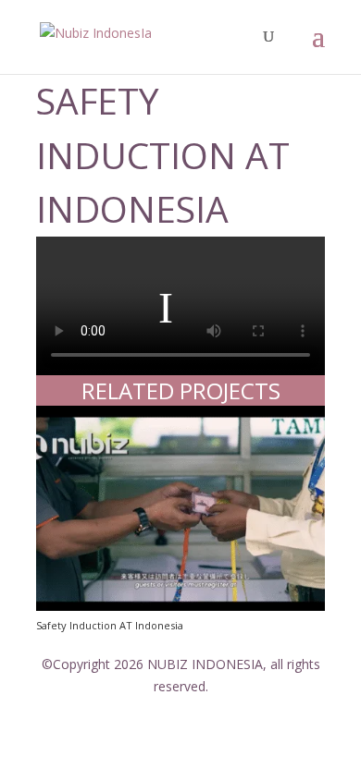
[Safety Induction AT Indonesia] (180, 508)
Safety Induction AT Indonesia (109, 625)
